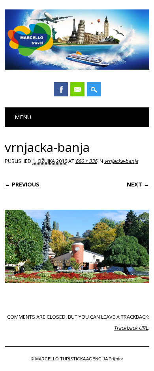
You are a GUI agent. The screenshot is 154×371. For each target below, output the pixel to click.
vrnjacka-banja (121, 160)
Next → (138, 184)
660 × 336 (86, 160)
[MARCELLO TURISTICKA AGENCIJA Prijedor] (77, 68)
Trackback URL (131, 327)
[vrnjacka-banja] (77, 291)
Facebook (61, 89)
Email (77, 89)
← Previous (22, 184)
